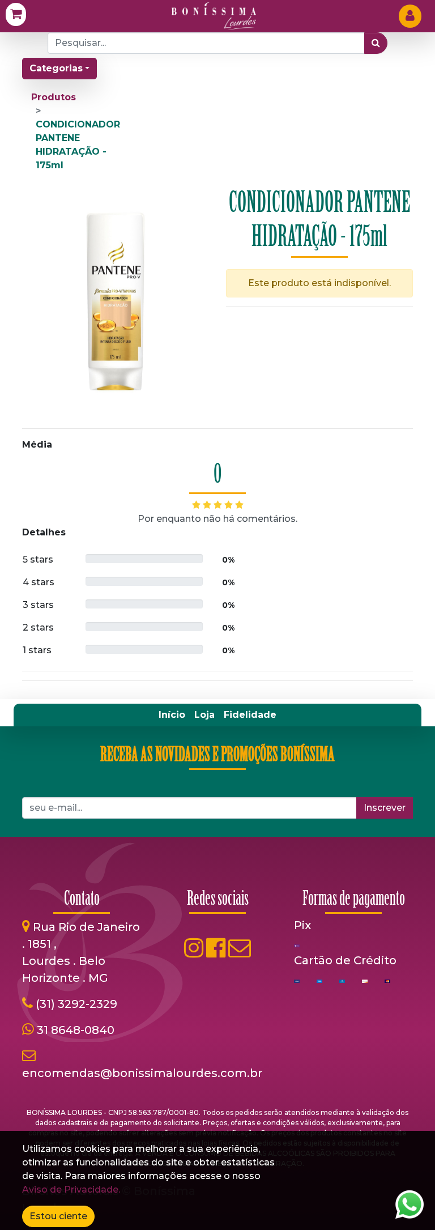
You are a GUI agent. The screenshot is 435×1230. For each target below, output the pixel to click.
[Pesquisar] (375, 43)
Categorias (56, 68)
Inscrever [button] (385, 807)
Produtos (53, 97)
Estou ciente (58, 1216)
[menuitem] (172, 715)
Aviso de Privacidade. (71, 1189)
